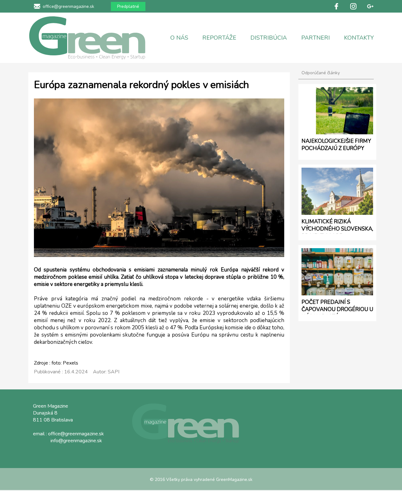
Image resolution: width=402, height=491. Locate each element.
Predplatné (128, 6)
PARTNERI (315, 38)
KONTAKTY (359, 38)
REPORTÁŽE (219, 38)
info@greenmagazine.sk (76, 440)
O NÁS (179, 38)
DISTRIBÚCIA (268, 38)
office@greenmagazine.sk (68, 6)
